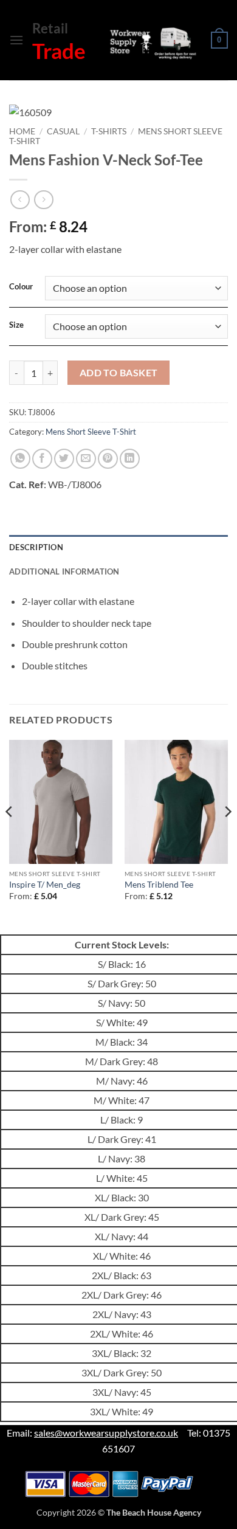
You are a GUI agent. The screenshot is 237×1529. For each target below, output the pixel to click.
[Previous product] (43, 199)
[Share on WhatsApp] (20, 459)
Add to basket (119, 372)
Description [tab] (36, 547)
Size (16, 325)
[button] (16, 40)
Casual (63, 131)
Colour (21, 287)
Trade (59, 50)
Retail (50, 28)
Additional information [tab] (64, 571)
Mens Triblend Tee (159, 884)
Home (22, 131)
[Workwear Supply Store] (152, 43)
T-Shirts (108, 131)
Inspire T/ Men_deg (44, 884)
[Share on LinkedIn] (130, 459)
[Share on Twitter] (64, 459)
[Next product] (19, 199)
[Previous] (9, 836)
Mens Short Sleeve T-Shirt (91, 432)
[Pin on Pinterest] (108, 459)
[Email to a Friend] (86, 459)
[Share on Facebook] (42, 459)
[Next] (227, 836)
